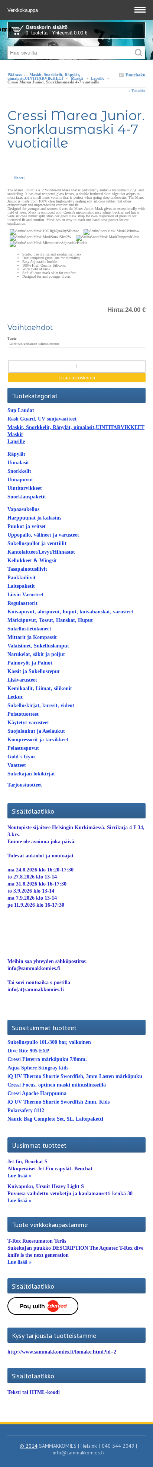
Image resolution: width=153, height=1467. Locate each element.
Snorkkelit (19, 471)
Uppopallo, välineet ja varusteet (43, 535)
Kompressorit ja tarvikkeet (37, 739)
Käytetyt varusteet (28, 722)
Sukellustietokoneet (29, 629)
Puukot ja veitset (26, 526)
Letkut (15, 697)
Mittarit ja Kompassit (32, 637)
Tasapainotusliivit (27, 569)
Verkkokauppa (23, 10)
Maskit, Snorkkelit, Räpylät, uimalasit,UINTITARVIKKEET (43, 76)
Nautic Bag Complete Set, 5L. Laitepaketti (55, 1119)
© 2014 (29, 1446)
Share (18, 178)
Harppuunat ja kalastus (34, 518)
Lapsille (97, 78)
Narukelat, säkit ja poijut (36, 654)
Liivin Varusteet (25, 594)
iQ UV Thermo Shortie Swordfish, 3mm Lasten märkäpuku (74, 1076)
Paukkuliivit (21, 577)
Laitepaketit (21, 586)
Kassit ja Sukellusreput (33, 671)
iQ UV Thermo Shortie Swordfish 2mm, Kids (58, 1102)
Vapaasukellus (23, 509)
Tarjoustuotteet (24, 785)
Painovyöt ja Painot (29, 663)
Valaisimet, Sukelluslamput (38, 646)
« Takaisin (137, 91)
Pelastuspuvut (23, 748)
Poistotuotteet (23, 714)
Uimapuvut (20, 479)
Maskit (77, 78)
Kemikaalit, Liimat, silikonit (39, 688)
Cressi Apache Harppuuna (36, 1093)
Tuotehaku (135, 75)
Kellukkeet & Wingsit (32, 560)
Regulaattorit (22, 603)
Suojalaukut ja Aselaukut (36, 731)
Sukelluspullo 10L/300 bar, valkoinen (49, 1042)
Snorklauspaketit (26, 497)
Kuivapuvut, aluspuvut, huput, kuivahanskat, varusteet (70, 611)
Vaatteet (16, 765)
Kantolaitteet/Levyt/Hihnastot (41, 552)
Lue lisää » (19, 1175)
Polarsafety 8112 (25, 1110)
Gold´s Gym (21, 756)
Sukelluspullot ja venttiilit (36, 543)
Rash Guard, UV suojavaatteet (41, 419)
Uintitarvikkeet (24, 488)
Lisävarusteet (22, 680)
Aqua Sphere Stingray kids (37, 1068)
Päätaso (14, 74)
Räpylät (16, 454)
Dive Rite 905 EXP (28, 1051)
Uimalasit (18, 462)
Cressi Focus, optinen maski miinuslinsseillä (56, 1085)
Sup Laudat (20, 410)
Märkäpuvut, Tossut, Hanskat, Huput (50, 620)
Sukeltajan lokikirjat (31, 774)
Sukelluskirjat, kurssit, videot (40, 705)
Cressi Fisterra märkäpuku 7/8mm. (47, 1059)
